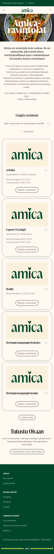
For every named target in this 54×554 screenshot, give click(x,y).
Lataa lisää (27, 417)
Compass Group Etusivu (13, 3)
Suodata (29, 131)
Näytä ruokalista (27, 190)
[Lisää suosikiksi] (46, 170)
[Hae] (50, 10)
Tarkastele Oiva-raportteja (27, 452)
